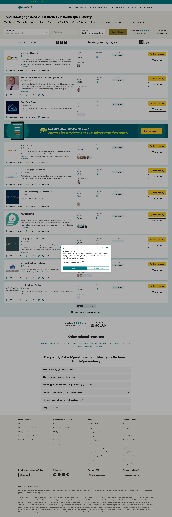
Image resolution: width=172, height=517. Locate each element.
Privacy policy (105, 247)
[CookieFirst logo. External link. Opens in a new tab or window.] (63, 249)
